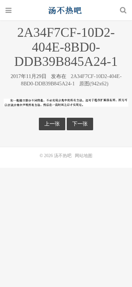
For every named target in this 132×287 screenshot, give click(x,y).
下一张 (80, 124)
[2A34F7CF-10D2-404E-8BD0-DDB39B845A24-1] (66, 102)
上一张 (52, 124)
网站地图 (83, 155)
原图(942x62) (94, 83)
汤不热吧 (66, 10)
